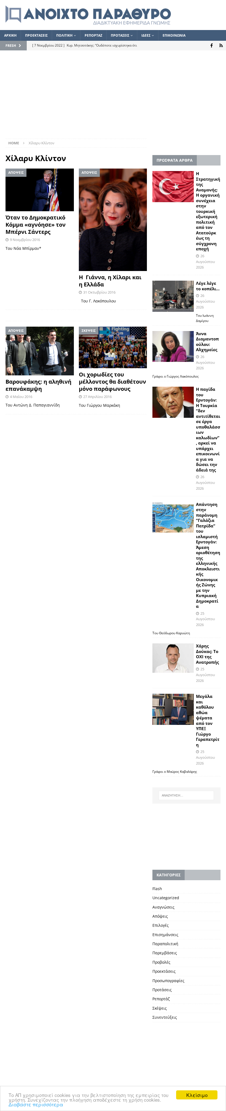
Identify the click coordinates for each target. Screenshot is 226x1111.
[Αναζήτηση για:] (186, 795)
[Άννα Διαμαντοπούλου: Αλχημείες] (173, 346)
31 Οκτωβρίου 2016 (99, 292)
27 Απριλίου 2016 (97, 396)
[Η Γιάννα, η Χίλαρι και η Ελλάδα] (113, 220)
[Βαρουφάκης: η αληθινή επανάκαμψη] (40, 351)
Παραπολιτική (165, 943)
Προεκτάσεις (164, 971)
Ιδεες (145, 35)
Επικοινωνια (174, 35)
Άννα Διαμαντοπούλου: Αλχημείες (207, 342)
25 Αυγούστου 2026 (205, 619)
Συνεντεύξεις (164, 1017)
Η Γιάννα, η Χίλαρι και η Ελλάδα (110, 280)
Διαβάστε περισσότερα (36, 1104)
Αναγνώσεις (163, 907)
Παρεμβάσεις (164, 952)
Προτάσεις (162, 989)
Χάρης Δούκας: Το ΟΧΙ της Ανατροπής (207, 654)
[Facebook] (211, 45)
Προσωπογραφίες (168, 980)
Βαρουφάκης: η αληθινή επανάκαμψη (38, 385)
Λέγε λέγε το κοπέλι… (208, 285)
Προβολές (161, 962)
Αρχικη (10, 35)
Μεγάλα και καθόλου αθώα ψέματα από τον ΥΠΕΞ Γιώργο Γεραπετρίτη (207, 720)
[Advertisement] (113, 97)
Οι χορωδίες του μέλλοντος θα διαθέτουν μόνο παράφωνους (112, 381)
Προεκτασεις (36, 35)
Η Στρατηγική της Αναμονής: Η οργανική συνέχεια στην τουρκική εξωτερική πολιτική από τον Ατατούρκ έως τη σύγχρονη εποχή (208, 211)
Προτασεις (120, 35)
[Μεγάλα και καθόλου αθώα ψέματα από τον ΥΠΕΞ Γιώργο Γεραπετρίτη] (173, 709)
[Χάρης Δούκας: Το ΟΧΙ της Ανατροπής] (173, 658)
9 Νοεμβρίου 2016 (25, 239)
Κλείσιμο (197, 1094)
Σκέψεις (159, 1008)
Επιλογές (160, 925)
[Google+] (221, 45)
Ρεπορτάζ (161, 998)
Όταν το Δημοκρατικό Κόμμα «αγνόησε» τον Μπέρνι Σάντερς (36, 224)
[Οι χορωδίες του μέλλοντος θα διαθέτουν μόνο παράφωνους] (113, 347)
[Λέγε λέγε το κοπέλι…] (173, 296)
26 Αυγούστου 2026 (205, 261)
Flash (157, 888)
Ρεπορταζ (93, 35)
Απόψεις (160, 916)
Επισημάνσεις (165, 934)
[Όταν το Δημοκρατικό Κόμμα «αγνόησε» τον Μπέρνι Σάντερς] (40, 190)
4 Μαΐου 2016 (21, 396)
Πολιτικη (64, 35)
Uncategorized (165, 897)
